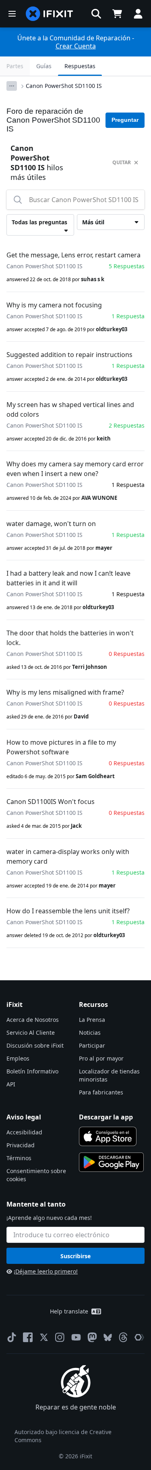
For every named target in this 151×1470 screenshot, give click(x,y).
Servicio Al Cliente (30, 1032)
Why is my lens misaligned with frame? (65, 692)
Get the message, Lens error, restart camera (73, 255)
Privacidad (20, 1145)
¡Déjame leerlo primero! (46, 1271)
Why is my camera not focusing (54, 305)
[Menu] (12, 13)
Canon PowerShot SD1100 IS (64, 86)
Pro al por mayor (101, 1058)
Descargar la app (106, 1117)
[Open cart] (117, 14)
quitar (121, 162)
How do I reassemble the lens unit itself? (68, 910)
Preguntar (125, 120)
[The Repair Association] (139, 1337)
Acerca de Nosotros (32, 1019)
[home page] (49, 13)
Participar (92, 1045)
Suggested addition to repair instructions (69, 354)
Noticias (90, 1032)
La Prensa (92, 1019)
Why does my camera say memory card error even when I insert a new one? (75, 468)
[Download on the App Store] (108, 1136)
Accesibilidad (24, 1132)
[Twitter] (44, 1337)
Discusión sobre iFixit (35, 1045)
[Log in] (138, 14)
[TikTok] (12, 1337)
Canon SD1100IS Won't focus (50, 801)
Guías (44, 66)
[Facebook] (28, 1337)
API (10, 1084)
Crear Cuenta (76, 46)
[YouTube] (76, 1337)
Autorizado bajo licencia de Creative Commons (63, 1436)
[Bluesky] (107, 1337)
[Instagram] (60, 1337)
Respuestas (79, 66)
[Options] (11, 86)
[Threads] (123, 1337)
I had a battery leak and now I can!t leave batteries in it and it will (68, 578)
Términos (18, 1158)
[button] (96, 14)
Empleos (17, 1058)
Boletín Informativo (32, 1071)
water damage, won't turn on (51, 523)
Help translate (69, 1311)
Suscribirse (75, 1256)
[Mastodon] (92, 1337)
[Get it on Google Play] (111, 1162)
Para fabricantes (101, 1092)
